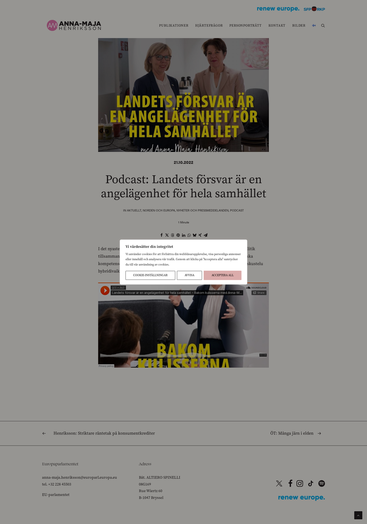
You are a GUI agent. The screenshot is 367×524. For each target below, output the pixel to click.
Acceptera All (223, 275)
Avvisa (189, 275)
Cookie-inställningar (150, 275)
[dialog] (183, 262)
